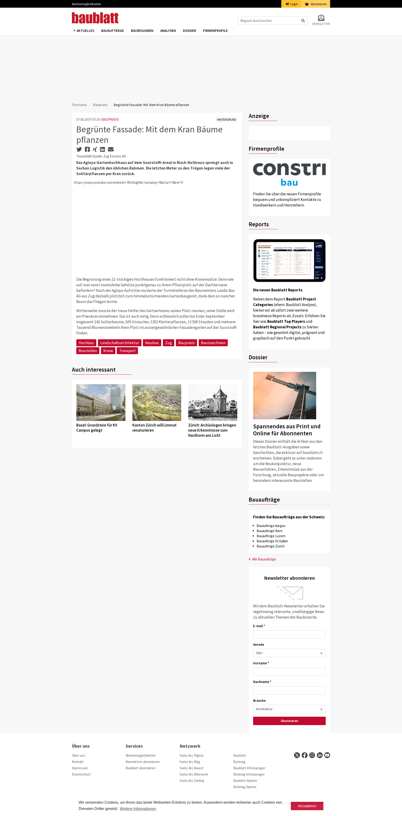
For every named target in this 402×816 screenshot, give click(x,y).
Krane (108, 350)
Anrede (258, 644)
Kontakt (78, 761)
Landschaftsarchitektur (119, 342)
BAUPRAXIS (110, 119)
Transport (127, 350)
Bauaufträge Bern (269, 531)
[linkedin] (320, 755)
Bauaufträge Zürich (271, 546)
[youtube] (327, 755)
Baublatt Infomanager (249, 768)
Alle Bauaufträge (263, 559)
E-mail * (259, 626)
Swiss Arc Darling (192, 780)
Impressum (80, 768)
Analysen (168, 30)
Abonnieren (318, 4)
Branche (259, 700)
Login (294, 4)
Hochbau (86, 342)
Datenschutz (81, 774)
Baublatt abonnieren (141, 768)
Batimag (239, 761)
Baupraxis (100, 105)
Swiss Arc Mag (190, 761)
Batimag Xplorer (245, 787)
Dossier (189, 30)
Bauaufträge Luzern (271, 536)
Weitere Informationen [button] (138, 809)
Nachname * (262, 681)
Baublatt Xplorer (245, 780)
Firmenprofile (215, 30)
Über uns (78, 755)
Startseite (79, 105)
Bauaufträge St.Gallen (272, 541)
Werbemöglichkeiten (86, 4)
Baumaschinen (213, 342)
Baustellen (88, 350)
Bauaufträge (112, 30)
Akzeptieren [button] (307, 806)
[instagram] (312, 755)
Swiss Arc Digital (191, 755)
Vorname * (261, 663)
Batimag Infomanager (249, 774)
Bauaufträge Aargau (271, 525)
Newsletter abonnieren (143, 761)
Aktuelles (85, 30)
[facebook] (305, 755)
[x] (297, 755)
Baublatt (239, 755)
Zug (168, 342)
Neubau (152, 342)
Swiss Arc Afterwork (194, 774)
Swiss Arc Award (191, 768)
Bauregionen (142, 30)
